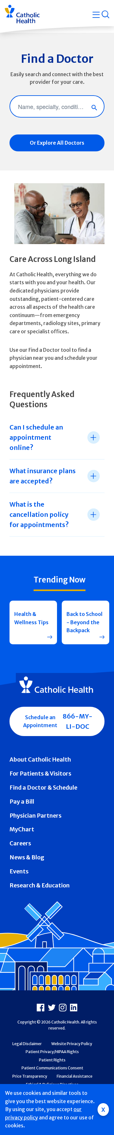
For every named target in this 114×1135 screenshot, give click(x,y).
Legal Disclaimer (27, 1043)
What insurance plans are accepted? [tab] (43, 476)
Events (19, 871)
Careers (20, 843)
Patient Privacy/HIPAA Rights (52, 1051)
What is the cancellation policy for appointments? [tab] (39, 514)
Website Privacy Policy (71, 1043)
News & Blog (27, 857)
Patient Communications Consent (52, 1068)
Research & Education (40, 885)
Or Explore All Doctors (57, 143)
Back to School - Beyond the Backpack (84, 622)
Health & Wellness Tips (31, 618)
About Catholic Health (40, 759)
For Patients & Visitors (40, 773)
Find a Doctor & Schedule (43, 787)
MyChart (22, 829)
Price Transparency (29, 1076)
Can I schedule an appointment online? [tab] (36, 437)
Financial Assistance (74, 1076)
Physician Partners (35, 815)
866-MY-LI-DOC (77, 721)
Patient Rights (52, 1060)
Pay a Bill (22, 801)
